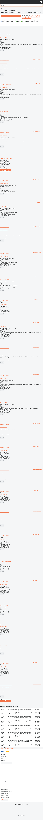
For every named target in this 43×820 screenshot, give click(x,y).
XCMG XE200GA (3, 87)
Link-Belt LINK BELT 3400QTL (6, 687)
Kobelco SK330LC (4, 450)
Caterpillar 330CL (3, 37)
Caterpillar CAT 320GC (5, 256)
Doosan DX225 (2, 733)
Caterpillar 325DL (3, 584)
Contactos (3, 760)
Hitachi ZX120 (3, 378)
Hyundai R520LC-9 (4, 183)
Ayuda (2, 758)
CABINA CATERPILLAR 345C (6, 158)
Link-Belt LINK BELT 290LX (5, 561)
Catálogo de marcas (5, 786)
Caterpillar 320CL (2, 729)
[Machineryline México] (7, 2)
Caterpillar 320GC (4, 230)
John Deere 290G (3, 304)
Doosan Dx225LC (3, 427)
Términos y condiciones (5, 779)
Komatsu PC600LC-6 (4, 515)
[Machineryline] (1, 8)
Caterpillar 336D (3, 402)
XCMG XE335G (3, 326)
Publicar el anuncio (5, 170)
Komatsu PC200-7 (4, 111)
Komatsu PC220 (2, 722)
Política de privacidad (5, 781)
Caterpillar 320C (2, 737)
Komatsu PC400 (2, 726)
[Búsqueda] (41, 5)
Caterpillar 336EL (3, 626)
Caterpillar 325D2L (4, 206)
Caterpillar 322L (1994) (5, 473)
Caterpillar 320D (2, 710)
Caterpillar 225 (3, 539)
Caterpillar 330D (2, 741)
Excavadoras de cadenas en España (6, 748)
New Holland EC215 (4, 605)
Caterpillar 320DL (3, 135)
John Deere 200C (3, 494)
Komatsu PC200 (3, 351)
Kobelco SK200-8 (3, 63)
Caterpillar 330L (3, 666)
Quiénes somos (4, 756)
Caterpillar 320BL (2, 745)
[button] (41, 2)
